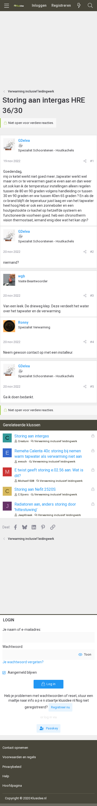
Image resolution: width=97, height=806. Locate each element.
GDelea (24, 141)
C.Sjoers (23, 494)
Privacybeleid (11, 767)
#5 (92, 386)
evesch (22, 461)
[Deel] (85, 161)
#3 (92, 295)
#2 (92, 252)
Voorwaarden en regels (19, 757)
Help (5, 776)
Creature (23, 441)
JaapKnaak (25, 515)
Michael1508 (26, 481)
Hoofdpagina (12, 785)
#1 (92, 161)
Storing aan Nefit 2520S (35, 489)
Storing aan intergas (31, 436)
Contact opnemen (15, 747)
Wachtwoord (12, 647)
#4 (92, 342)
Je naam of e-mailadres (21, 630)
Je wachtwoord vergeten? (23, 662)
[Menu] (6, 5)
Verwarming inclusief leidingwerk (55, 441)
